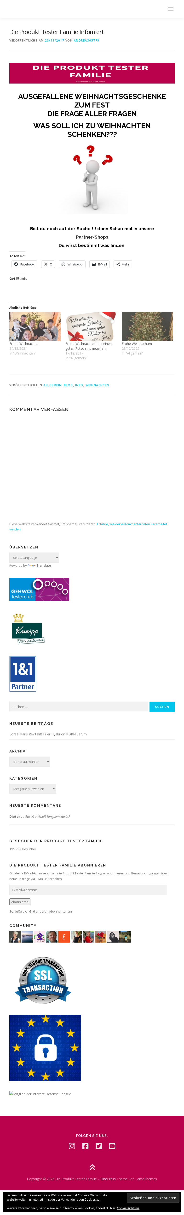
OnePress (108, 1179)
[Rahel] (39, 936)
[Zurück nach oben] (92, 1167)
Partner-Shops (92, 237)
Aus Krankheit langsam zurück (47, 816)
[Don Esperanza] (100, 936)
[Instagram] (71, 1146)
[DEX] (88, 936)
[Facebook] (85, 1146)
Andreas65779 (86, 40)
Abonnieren (20, 902)
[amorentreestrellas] (113, 936)
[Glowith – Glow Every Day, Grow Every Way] (125, 936)
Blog (68, 385)
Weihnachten (97, 385)
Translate (43, 565)
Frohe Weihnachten (24, 343)
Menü (170, 9)
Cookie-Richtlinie (128, 1208)
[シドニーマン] (27, 936)
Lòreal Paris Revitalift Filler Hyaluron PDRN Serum (48, 734)
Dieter (14, 816)
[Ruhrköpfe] (15, 936)
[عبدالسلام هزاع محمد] (64, 936)
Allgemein (52, 385)
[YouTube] (112, 1146)
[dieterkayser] (52, 936)
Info (79, 385)
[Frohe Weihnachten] (35, 326)
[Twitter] (98, 1146)
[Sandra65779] (76, 936)
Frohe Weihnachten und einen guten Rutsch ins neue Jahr (88, 346)
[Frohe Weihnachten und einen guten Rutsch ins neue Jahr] (91, 326)
